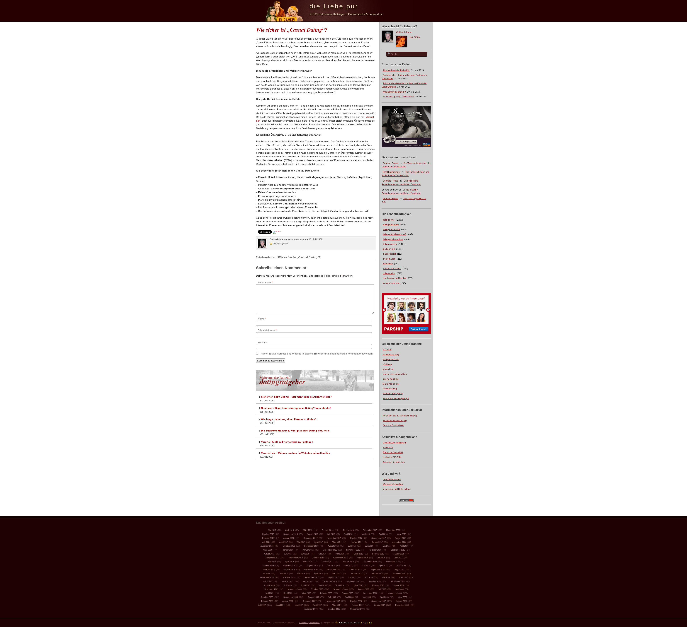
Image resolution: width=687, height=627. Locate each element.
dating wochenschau (393, 239)
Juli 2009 (382, 589)
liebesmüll (388, 263)
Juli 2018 (331, 534)
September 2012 (378, 569)
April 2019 (289, 530)
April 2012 (318, 573)
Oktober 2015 (375, 550)
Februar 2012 (356, 573)
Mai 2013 (366, 566)
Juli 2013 (331, 566)
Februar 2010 (378, 585)
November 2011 (267, 577)
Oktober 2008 (267, 597)
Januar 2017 (377, 542)
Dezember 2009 (271, 589)
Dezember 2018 (370, 530)
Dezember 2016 (399, 542)
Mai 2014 (272, 562)
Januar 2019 (348, 530)
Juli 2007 (262, 605)
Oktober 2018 (268, 534)
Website (262, 342)
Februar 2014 (327, 562)
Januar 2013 (289, 569)
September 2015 (398, 550)
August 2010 (269, 585)
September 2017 (378, 538)
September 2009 (340, 589)
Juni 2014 (398, 558)
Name (262, 318)
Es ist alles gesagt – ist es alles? (398, 96)
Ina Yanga (415, 37)
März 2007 (336, 605)
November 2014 (296, 558)
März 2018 (401, 534)
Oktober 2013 (268, 566)
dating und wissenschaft (394, 234)
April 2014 (289, 562)
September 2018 (290, 534)
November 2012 (334, 569)
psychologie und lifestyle (395, 278)
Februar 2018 (268, 538)
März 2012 (336, 573)
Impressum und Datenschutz (396, 489)
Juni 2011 (369, 577)
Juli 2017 (266, 542)
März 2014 (307, 562)
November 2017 (334, 538)
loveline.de (388, 447)
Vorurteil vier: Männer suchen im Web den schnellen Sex (295, 453)
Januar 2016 (308, 550)
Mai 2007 (299, 605)
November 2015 (353, 550)
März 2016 (267, 550)
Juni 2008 (349, 597)
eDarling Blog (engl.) (393, 393)
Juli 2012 (266, 573)
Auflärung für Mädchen (394, 462)
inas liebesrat (389, 254)
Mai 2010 (323, 585)
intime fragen (389, 259)
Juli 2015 (288, 554)
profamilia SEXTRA (392, 457)
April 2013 (383, 566)
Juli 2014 (381, 558)
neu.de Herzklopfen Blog (395, 374)
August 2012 (399, 569)
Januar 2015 (398, 554)
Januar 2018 (288, 538)
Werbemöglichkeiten (393, 484)
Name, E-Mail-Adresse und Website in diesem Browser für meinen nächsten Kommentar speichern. (317, 353)
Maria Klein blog (391, 384)
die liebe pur (389, 249)
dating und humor (391, 229)
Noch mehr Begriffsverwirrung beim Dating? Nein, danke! (296, 408)
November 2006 (311, 609)
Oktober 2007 (356, 601)
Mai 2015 (323, 554)
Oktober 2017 (356, 538)
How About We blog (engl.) (396, 398)
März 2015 (358, 554)
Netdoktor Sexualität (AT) (395, 420)
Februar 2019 (327, 530)
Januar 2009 (347, 593)
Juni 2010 (305, 585)
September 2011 (311, 577)
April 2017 (318, 542)
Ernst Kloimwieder (391, 172)
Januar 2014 (348, 562)
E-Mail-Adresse (267, 330)
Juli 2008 (332, 597)
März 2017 (336, 542)
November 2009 (295, 589)
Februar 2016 (287, 550)
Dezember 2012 (311, 569)
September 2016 (311, 546)
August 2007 (401, 601)
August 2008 (313, 597)
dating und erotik (391, 224)
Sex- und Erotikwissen (393, 425)
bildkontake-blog (391, 354)
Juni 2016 (369, 546)
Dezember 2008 (370, 593)
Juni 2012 (283, 573)
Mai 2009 (269, 593)
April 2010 (340, 585)
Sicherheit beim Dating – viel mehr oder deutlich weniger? (296, 396)
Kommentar (265, 282)
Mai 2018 (366, 534)
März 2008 (402, 597)
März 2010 (358, 585)
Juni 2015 (305, 554)
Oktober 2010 (375, 581)
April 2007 (317, 605)
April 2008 (384, 597)
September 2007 (378, 601)
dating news (388, 220)
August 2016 (333, 546)
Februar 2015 (378, 554)
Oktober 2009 (317, 589)
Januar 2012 (377, 573)
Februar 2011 (287, 581)
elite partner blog (391, 359)
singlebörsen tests (391, 283)
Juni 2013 (348, 566)
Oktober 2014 (318, 558)
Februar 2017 (356, 542)
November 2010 (353, 581)
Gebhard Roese (404, 32)
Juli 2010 (288, 585)
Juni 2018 (348, 534)
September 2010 (398, 581)
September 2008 (290, 597)
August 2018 (312, 534)
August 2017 (400, 538)
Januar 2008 (287, 601)
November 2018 (393, 530)
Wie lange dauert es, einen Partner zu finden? (289, 419)
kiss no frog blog (391, 379)
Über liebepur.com (392, 479)
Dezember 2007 (309, 601)
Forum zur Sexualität (393, 452)
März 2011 (267, 581)
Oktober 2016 (289, 546)
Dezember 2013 (370, 562)
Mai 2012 (301, 573)
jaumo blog (388, 369)
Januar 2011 (308, 581)
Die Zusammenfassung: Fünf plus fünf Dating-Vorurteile (295, 430)
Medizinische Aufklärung (394, 443)
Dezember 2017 (311, 538)
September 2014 (340, 558)
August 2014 (362, 558)
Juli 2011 (351, 577)
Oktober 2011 (289, 577)
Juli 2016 (352, 546)
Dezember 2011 (399, 573)
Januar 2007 (379, 605)
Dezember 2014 (272, 558)
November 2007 (333, 601)
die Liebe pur (334, 6)
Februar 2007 (358, 605)
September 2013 (290, 566)
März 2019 (307, 530)
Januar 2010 (398, 585)
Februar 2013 (269, 569)
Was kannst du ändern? (394, 92)
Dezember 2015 (330, 550)
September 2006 (357, 609)
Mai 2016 (387, 546)
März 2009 (306, 593)
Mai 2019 (272, 530)
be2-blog (387, 349)
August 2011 (333, 577)
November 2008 (395, 593)
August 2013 (312, 566)
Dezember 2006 (402, 605)
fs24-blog (387, 364)
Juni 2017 (283, 542)
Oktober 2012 (356, 569)
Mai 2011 (386, 577)
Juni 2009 (399, 589)
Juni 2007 (280, 605)
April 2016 (404, 546)
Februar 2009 (326, 593)
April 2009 (288, 593)
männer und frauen (392, 268)
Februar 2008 (267, 601)
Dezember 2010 (330, 581)
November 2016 (267, 546)
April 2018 (383, 534)
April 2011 (403, 577)
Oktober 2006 (334, 609)
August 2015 (269, 554)
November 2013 (393, 562)
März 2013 (401, 566)
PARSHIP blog (390, 388)
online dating (389, 273)
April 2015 (340, 554)
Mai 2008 (367, 597)
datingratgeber (390, 244)
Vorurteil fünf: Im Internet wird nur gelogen (287, 441)
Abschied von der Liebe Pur (396, 70)
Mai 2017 (301, 542)
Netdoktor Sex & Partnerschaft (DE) (400, 415)
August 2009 (363, 589)
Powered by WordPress (309, 622)
